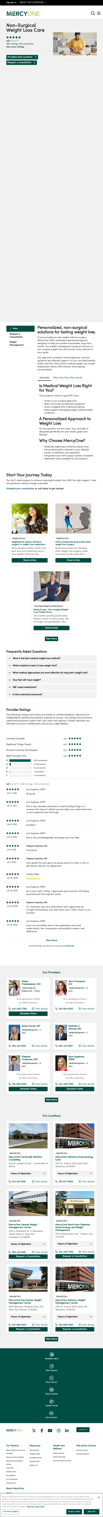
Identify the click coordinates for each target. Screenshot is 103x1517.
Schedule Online (34, 1013)
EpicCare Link (34, 1465)
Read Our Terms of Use (35, 1506)
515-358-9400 (18, 1084)
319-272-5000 (64, 1182)
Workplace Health (35, 1454)
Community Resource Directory (62, 1460)
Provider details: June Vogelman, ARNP (75, 1074)
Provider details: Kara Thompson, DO (75, 995)
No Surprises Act (11, 1483)
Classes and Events (58, 1453)
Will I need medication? (25, 687)
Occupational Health (36, 1457)
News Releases (34, 1450)
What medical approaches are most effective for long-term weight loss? (50, 673)
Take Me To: (11, 3)
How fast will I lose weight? (27, 680)
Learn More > (62, 724)
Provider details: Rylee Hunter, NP (28, 1036)
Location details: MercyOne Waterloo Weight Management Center (75, 1299)
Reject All (91, 1511)
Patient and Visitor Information (15, 1457)
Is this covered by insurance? (27, 695)
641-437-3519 (17, 1182)
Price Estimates (10, 1475)
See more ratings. (15, 47)
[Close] (99, 1497)
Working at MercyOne (82, 1454)
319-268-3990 (64, 1325)
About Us (8, 1493)
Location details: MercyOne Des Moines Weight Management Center (28, 1299)
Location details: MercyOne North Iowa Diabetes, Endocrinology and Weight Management (75, 1225)
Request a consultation (19, 63)
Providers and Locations (20, 57)
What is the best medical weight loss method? (36, 658)
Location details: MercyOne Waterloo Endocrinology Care (75, 1153)
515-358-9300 (64, 1009)
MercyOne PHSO (34, 1461)
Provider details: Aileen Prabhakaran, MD (28, 998)
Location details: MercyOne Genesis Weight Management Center (28, 1225)
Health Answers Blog (59, 1457)
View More (51, 639)
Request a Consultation (16, 335)
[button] (99, 12)
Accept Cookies (74, 1511)
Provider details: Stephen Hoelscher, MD (28, 1074)
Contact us (83, 1429)
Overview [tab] (44, 378)
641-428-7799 (18, 1009)
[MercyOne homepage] (23, 17)
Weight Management (17, 343)
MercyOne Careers (82, 1450)
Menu (15, 329)
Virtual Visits (9, 1468)
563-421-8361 (17, 1046)
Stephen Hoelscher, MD (36, 846)
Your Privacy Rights (10, 1511)
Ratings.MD (69, 946)
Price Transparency (12, 1479)
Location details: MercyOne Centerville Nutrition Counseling (28, 1153)
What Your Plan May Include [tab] (67, 378)
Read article (29, 533)
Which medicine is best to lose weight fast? (35, 666)
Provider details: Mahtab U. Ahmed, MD (75, 1036)
